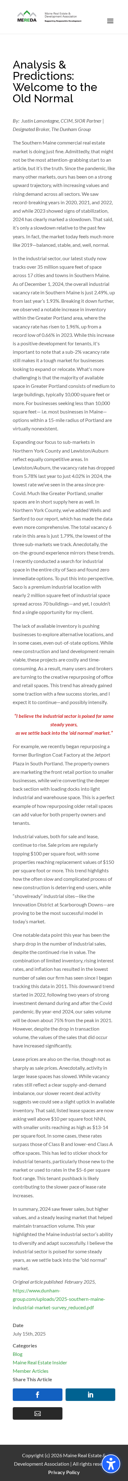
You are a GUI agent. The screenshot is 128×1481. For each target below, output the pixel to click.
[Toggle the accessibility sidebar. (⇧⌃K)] (111, 1463)
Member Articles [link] (30, 1371)
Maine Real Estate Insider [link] (40, 1362)
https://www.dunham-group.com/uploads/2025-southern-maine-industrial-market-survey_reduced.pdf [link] (59, 1298)
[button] (110, 25)
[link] (49, 16)
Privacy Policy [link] (64, 1472)
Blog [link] (17, 1354)
